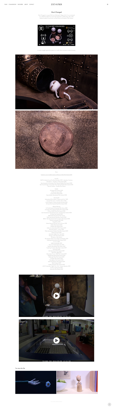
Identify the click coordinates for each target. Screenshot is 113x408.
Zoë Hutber (56, 4)
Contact (31, 4)
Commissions (12, 4)
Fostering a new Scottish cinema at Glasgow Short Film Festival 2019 (56, 174)
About (26, 4)
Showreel (20, 4)
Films (6, 4)
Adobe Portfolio (59, 401)
